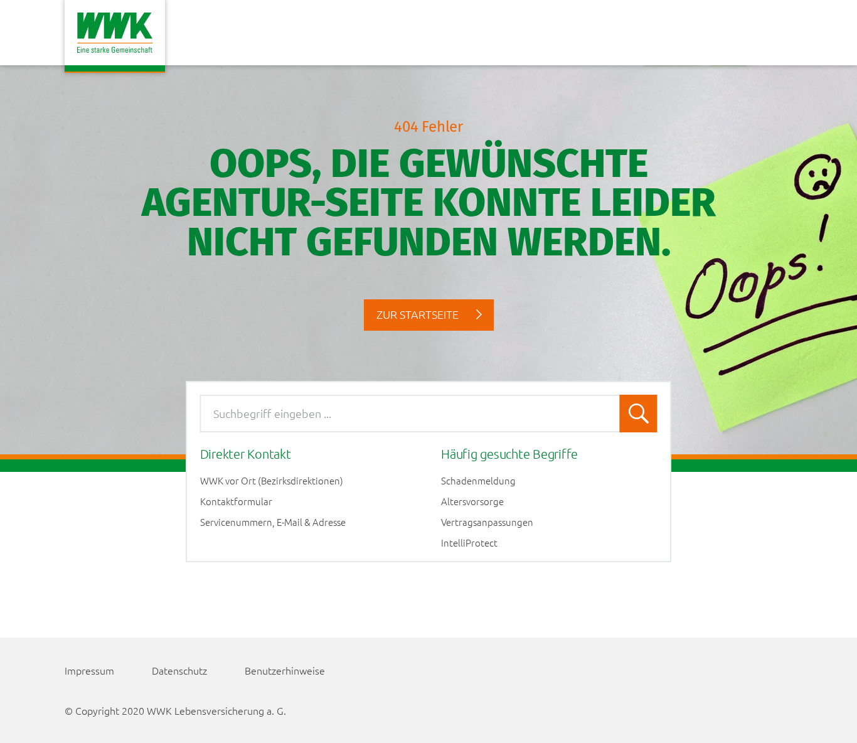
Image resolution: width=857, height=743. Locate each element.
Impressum (89, 670)
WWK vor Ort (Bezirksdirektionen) (271, 480)
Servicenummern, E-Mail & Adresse (273, 522)
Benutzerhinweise (285, 670)
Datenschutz (179, 670)
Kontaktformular (236, 501)
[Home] (115, 36)
